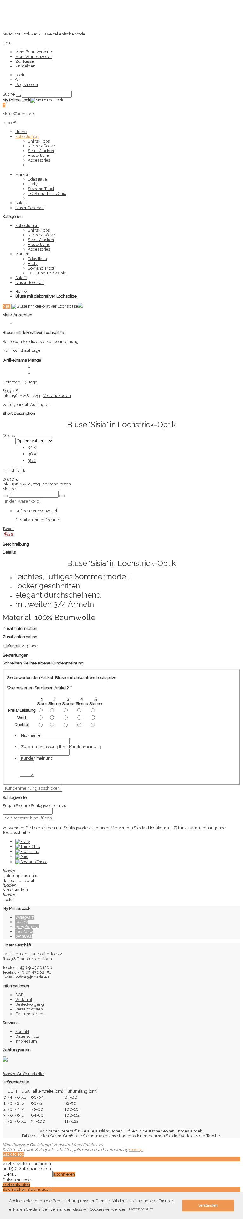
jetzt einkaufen (16, 1184)
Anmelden (25, 66)
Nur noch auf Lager (22, 350)
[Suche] (18, 96)
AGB (19, 994)
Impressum (26, 1041)
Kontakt (22, 1031)
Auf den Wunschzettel (36, 511)
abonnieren (64, 1174)
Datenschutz (27, 1036)
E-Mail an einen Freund (37, 519)
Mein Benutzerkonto (34, 51)
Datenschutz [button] (141, 1209)
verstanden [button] (208, 1205)
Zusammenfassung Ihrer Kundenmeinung (60, 746)
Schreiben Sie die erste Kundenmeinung (40, 341)
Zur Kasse (24, 61)
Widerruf (23, 999)
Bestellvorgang (29, 1004)
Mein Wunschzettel (33, 56)
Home (21, 291)
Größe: (9, 435)
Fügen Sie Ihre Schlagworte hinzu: (35, 805)
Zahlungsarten (29, 1013)
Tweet (8, 528)
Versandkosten (57, 395)
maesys (136, 1149)
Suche (9, 94)
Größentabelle (23, 1073)
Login (20, 75)
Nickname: (30, 735)
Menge (9, 488)
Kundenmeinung (36, 758)
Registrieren (26, 84)
